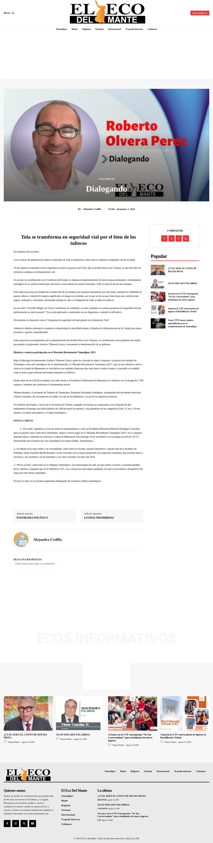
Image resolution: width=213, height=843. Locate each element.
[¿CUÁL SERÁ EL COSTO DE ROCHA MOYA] (158, 270)
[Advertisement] (106, 56)
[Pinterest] (179, 238)
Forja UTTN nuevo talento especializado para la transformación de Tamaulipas (182, 323)
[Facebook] (164, 238)
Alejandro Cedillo (92, 209)
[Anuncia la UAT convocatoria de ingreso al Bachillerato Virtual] (158, 310)
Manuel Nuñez (14, 742)
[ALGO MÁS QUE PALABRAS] (158, 283)
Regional (102, 800)
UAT (99, 820)
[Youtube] (32, 823)
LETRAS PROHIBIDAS (99, 517)
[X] (171, 238)
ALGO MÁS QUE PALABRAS (182, 283)
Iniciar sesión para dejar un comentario (34, 563)
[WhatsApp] (186, 238)
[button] (9, 13)
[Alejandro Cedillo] (21, 539)
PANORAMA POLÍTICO (32, 517)
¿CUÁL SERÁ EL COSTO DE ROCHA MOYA (121, 796)
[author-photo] (6, 742)
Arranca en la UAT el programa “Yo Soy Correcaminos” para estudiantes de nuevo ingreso (183, 297)
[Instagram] (15, 823)
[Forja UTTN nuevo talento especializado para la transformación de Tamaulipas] (158, 323)
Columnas (106, 179)
